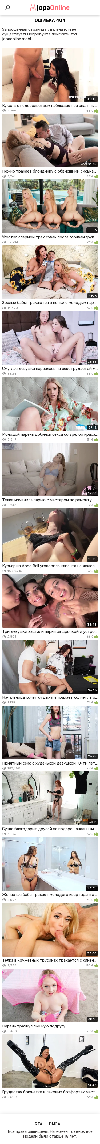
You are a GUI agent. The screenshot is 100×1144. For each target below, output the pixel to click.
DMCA (54, 1124)
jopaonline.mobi (16, 39)
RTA (38, 1124)
